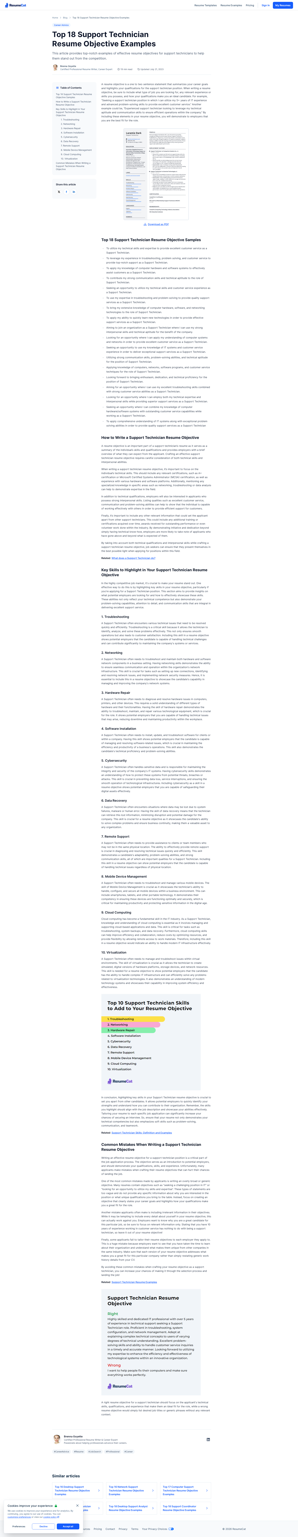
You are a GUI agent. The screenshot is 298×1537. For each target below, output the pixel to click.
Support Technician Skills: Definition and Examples (142, 1132)
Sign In (266, 5)
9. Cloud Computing (71, 154)
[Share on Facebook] (66, 192)
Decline (43, 1526)
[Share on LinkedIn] (74, 192)
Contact (110, 1528)
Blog (65, 17)
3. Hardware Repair (71, 128)
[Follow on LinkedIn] (208, 1439)
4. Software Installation (72, 132)
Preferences (18, 1526)
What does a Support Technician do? (133, 558)
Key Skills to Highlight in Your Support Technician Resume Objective (70, 112)
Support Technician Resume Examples (134, 1282)
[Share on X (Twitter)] (59, 192)
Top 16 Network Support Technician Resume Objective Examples (126, 1490)
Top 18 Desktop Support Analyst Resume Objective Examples (128, 1508)
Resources (84, 1528)
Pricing (250, 5)
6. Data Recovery (70, 141)
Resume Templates (205, 5)
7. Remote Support (70, 145)
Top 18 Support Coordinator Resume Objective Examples (179, 1508)
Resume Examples (231, 5)
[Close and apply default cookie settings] (77, 1505)
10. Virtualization (69, 158)
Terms (134, 1528)
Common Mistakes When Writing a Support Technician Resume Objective (73, 166)
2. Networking (68, 124)
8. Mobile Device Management (76, 150)
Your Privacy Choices (154, 1528)
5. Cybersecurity (69, 137)
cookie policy (50, 1517)
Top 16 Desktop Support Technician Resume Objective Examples (72, 1490)
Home (55, 17)
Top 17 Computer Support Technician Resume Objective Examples (180, 1490)
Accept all (68, 1526)
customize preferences (19, 1517)
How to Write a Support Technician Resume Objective (73, 103)
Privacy (123, 1528)
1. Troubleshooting (70, 119)
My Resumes (283, 5)
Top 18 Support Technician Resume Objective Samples (74, 96)
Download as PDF (158, 224)
